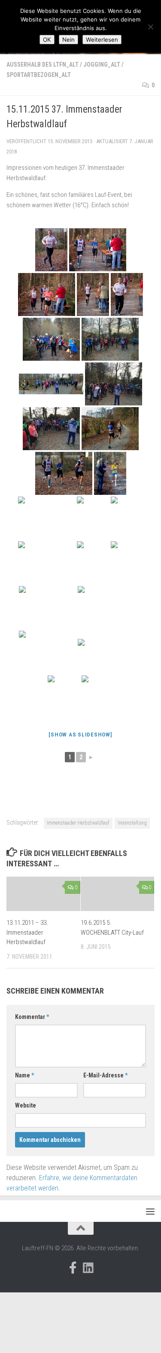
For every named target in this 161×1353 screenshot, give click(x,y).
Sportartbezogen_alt (38, 74)
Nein (68, 39)
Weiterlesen (102, 39)
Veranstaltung (132, 823)
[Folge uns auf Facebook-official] (73, 1268)
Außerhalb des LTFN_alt (42, 64)
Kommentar (32, 1016)
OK (47, 39)
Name (24, 1075)
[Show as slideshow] (80, 734)
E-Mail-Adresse (105, 1075)
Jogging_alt (101, 64)
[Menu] (150, 1211)
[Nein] (150, 26)
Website (25, 1105)
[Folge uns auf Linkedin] (88, 1268)
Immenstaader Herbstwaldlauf (78, 823)
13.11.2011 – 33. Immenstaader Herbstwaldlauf (27, 932)
